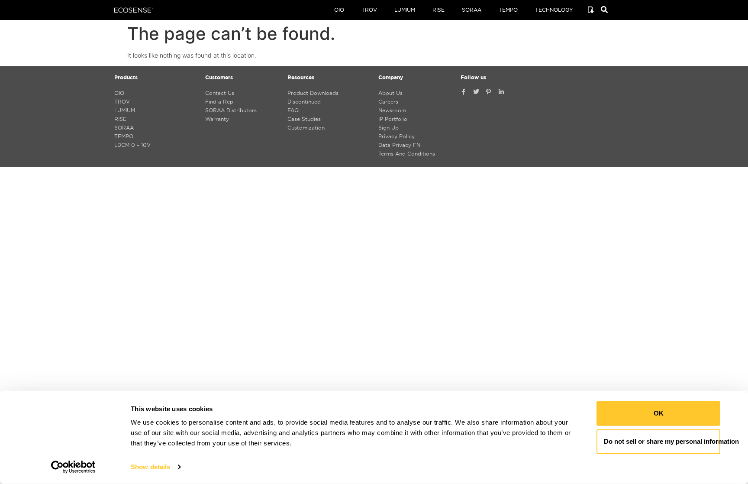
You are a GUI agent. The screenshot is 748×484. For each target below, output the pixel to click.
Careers (388, 101)
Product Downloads (313, 93)
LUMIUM (404, 10)
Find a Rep (219, 101)
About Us (390, 93)
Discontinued (304, 101)
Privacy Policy (396, 136)
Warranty (217, 119)
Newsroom (392, 110)
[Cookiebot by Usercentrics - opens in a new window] (73, 467)
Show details (150, 467)
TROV (369, 10)
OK (659, 413)
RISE (438, 10)
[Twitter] (476, 92)
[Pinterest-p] (489, 92)
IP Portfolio (392, 119)
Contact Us (219, 93)
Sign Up (388, 127)
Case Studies (304, 119)
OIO (339, 10)
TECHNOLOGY (554, 10)
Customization (306, 127)
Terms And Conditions (406, 153)
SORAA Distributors (231, 110)
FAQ (293, 110)
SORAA (471, 10)
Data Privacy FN (399, 145)
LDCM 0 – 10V (132, 145)
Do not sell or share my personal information (662, 441)
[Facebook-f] (464, 92)
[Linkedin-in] (501, 92)
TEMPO (508, 10)
